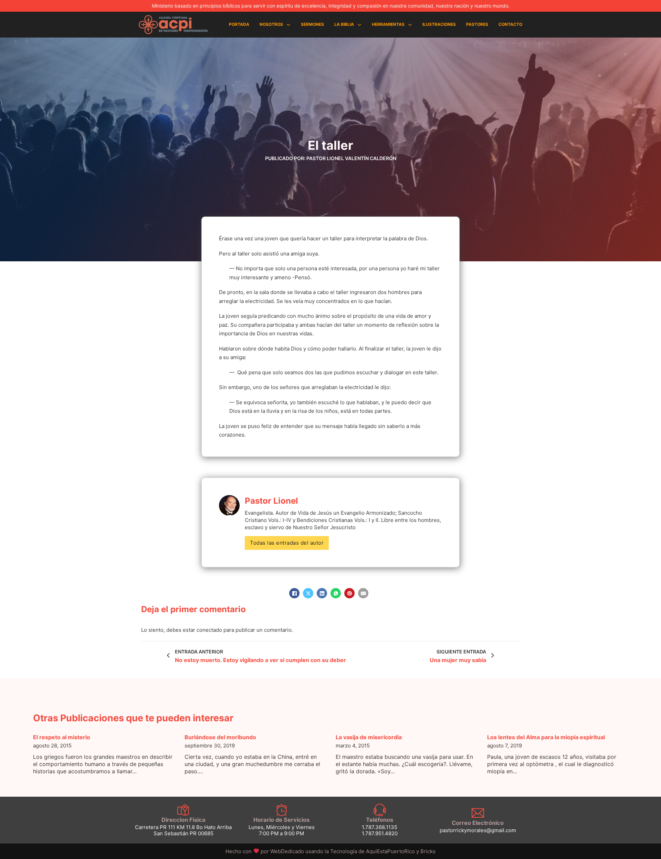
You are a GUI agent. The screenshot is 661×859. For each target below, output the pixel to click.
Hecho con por (265, 851)
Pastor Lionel (271, 501)
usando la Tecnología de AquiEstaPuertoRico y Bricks (370, 851)
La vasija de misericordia (369, 737)
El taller (330, 145)
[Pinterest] (349, 593)
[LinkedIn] (322, 593)
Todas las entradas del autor (287, 543)
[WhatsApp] (335, 593)
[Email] (363, 593)
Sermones (312, 24)
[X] (308, 593)
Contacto (510, 24)
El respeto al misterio (61, 737)
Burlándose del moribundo (220, 737)
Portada (239, 24)
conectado (209, 630)
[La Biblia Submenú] (359, 25)
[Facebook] (294, 593)
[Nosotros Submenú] (288, 25)
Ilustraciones (439, 24)
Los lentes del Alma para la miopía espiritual (546, 737)
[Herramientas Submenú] (410, 25)
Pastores (477, 24)
